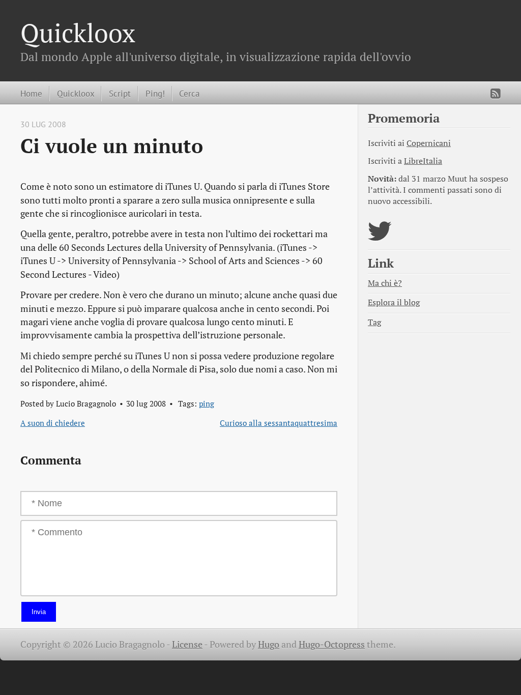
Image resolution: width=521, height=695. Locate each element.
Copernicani (429, 143)
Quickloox (77, 32)
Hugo (268, 644)
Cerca (189, 93)
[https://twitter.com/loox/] (380, 237)
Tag (374, 322)
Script (120, 93)
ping (206, 403)
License (187, 644)
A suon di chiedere (52, 423)
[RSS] (495, 93)
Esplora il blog (394, 302)
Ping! (155, 93)
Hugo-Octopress (332, 644)
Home (31, 93)
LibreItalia (423, 161)
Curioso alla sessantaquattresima (278, 423)
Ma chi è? (385, 283)
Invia (39, 612)
